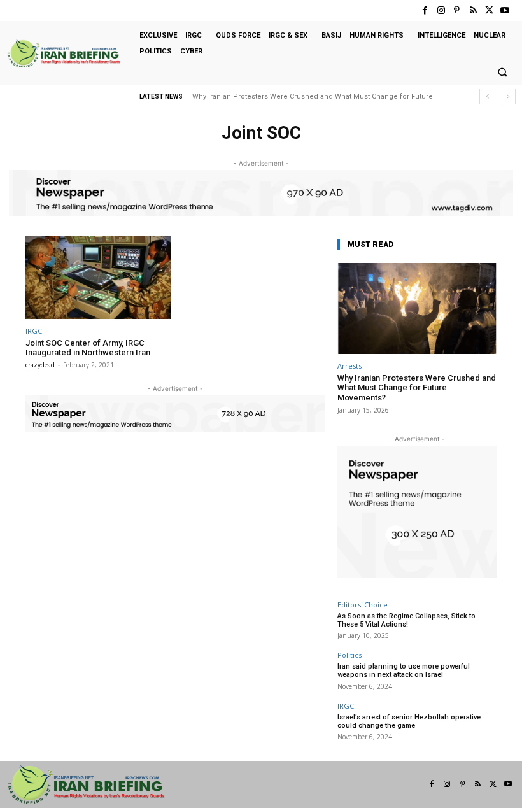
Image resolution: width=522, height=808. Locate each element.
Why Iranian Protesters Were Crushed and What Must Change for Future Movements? (416, 387)
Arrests (349, 365)
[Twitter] (489, 10)
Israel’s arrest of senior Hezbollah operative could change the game (409, 721)
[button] (502, 72)
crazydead (40, 364)
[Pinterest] (457, 10)
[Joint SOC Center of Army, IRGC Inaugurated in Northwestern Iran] (98, 277)
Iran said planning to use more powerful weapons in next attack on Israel (403, 670)
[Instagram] (441, 10)
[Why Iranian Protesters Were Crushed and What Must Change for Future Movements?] (417, 308)
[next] (508, 96)
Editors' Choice (362, 604)
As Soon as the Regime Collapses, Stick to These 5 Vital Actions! (406, 620)
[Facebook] (425, 10)
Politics (349, 654)
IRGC (33, 330)
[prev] (487, 96)
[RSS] (473, 10)
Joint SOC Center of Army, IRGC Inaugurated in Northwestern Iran (87, 348)
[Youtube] (505, 10)
